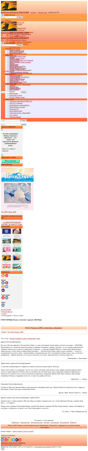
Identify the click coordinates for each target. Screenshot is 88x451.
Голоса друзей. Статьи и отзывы (22, 431)
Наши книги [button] (9, 54)
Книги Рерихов (14, 89)
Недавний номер (14, 48)
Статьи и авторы (14, 78)
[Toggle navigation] (2, 15)
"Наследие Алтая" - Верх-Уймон (19, 85)
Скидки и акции (14, 87)
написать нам (42, 12)
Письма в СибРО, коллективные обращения (46, 328)
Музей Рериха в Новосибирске (19, 105)
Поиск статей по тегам (16, 80)
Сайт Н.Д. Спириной (15, 103)
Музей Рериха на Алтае (17, 107)
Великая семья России (16, 58)
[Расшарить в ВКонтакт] (15, 422)
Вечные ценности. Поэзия (17, 40)
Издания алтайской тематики (18, 44)
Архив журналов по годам (17, 82)
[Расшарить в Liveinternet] (64, 422)
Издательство (14, 109)
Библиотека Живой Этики (17, 28)
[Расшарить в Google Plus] (25, 422)
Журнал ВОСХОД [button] (11, 74)
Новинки (12, 86)
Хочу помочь (13, 115)
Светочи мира (13, 64)
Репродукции (13, 93)
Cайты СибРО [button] (9, 99)
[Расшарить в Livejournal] (54, 422)
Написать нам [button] (5, 437)
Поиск (20, 17)
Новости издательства (16, 50)
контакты (33, 12)
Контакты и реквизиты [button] (8, 435)
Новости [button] (8, 20)
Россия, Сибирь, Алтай (16, 97)
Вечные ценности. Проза (17, 66)
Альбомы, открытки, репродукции (20, 42)
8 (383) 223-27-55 (9, 15)
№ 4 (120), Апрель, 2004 (15, 332)
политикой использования (43, 447)
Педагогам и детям (15, 95)
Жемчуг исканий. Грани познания (20, 62)
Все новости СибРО (15, 52)
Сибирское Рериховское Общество (20, 101)
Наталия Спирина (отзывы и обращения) (23, 338)
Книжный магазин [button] (11, 84)
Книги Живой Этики (15, 111)
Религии (12, 91)
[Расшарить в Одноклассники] (36, 422)
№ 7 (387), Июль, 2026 (8, 212)
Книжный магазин (15, 117)
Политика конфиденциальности (11, 445)
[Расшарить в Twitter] (46, 422)
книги (38, 338)
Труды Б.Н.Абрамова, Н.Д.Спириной (21, 60)
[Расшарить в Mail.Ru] (73, 422)
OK (3, 449)
